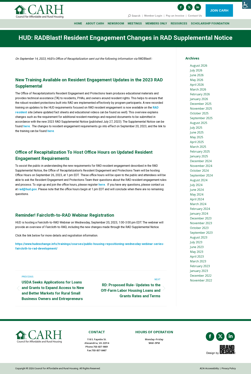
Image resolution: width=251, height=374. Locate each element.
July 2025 (196, 127)
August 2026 (198, 65)
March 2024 (198, 204)
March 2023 (198, 261)
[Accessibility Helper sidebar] (246, 4)
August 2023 (198, 237)
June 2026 (197, 75)
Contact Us (195, 15)
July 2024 (196, 185)
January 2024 (199, 213)
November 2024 (201, 166)
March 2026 (198, 89)
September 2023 (201, 232)
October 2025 (199, 113)
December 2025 (200, 104)
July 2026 (196, 70)
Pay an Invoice (175, 15)
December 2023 (200, 218)
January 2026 (199, 99)
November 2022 (201, 280)
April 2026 (197, 84)
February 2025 (200, 151)
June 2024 (197, 189)
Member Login (153, 15)
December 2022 (200, 275)
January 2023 (199, 271)
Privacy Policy (229, 368)
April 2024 (197, 199)
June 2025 (197, 132)
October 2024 (199, 170)
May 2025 (196, 137)
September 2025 (201, 118)
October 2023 (199, 228)
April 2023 (197, 256)
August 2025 (198, 123)
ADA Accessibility (209, 368)
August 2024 (198, 180)
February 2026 (200, 94)
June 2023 (197, 247)
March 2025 (198, 147)
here (26, 126)
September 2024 (201, 175)
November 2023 (201, 223)
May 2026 (196, 80)
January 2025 (199, 156)
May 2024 (196, 194)
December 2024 (200, 161)
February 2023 (200, 266)
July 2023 (196, 242)
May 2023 (196, 252)
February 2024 (200, 209)
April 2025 (197, 142)
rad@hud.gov (27, 189)
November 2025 (201, 108)
